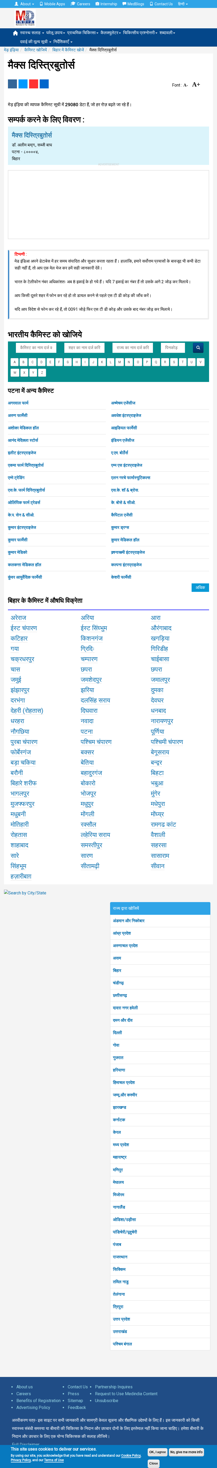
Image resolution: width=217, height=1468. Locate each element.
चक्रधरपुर (22, 659)
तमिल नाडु (121, 1281)
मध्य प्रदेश (121, 1144)
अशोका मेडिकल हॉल (23, 427)
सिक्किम (119, 1269)
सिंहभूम (18, 866)
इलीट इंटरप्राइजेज (22, 452)
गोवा (116, 1045)
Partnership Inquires (114, 1386)
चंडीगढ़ (118, 982)
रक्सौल (88, 824)
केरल (117, 1132)
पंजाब (117, 1244)
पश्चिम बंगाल (122, 1344)
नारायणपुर (162, 721)
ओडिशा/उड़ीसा (124, 1219)
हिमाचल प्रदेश (124, 1082)
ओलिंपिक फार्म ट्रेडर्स (24, 502)
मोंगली (87, 814)
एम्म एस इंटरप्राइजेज (126, 465)
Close (153, 1463)
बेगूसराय (160, 752)
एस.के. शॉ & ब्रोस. (125, 490)
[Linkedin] (44, 83)
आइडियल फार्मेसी (124, 427)
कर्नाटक (119, 1119)
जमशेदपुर (91, 679)
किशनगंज (92, 638)
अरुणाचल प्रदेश (125, 945)
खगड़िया (160, 638)
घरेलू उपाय (54, 32)
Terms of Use (54, 1460)
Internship (109, 4)
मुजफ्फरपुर (22, 804)
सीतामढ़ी (90, 866)
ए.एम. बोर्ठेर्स (119, 452)
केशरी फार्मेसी (121, 577)
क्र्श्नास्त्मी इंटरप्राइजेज (128, 552)
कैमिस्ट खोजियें (35, 49)
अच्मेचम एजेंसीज (123, 403)
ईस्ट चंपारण (24, 628)
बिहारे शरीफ (24, 783)
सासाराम (160, 855)
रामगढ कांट (163, 824)
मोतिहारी (20, 824)
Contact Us (164, 4)
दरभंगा (18, 700)
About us (24, 1386)
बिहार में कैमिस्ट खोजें (68, 49)
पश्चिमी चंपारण (167, 742)
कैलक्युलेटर (109, 32)
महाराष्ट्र (119, 1157)
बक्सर (87, 752)
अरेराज (18, 618)
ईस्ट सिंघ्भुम (94, 628)
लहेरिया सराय (95, 835)
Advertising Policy (33, 1407)
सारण (87, 855)
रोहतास (19, 835)
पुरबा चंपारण (24, 742)
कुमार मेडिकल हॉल (125, 539)
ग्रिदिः (87, 648)
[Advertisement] (108, 203)
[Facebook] (12, 83)
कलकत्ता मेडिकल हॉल (24, 564)
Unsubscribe (106, 1400)
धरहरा (17, 721)
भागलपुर (20, 793)
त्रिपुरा (118, 1306)
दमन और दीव (123, 1020)
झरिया (87, 690)
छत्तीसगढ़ (120, 995)
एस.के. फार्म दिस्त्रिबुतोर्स (26, 490)
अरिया (87, 618)
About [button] (25, 4)
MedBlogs (136, 4)
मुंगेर (155, 793)
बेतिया (87, 762)
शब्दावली (166, 32)
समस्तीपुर (91, 845)
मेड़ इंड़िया (11, 49)
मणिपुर (118, 1169)
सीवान (158, 866)
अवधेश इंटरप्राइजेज (126, 415)
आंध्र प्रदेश (122, 933)
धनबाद (158, 710)
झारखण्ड (119, 1107)
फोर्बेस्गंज (21, 752)
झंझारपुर (20, 690)
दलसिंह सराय (95, 700)
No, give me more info (186, 1452)
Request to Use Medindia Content (126, 1393)
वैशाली (158, 835)
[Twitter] (23, 83)
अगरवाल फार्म (18, 403)
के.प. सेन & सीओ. (21, 514)
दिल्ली (117, 1032)
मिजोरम (118, 1194)
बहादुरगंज (91, 773)
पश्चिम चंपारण (96, 742)
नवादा (87, 721)
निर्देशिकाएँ (61, 41)
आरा (155, 618)
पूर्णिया (157, 731)
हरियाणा (119, 1070)
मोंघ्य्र (157, 814)
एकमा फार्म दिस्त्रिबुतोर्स (26, 465)
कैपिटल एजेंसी (122, 514)
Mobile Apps (54, 4)
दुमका (157, 690)
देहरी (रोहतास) (27, 710)
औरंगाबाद (161, 628)
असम (117, 958)
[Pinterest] (33, 83)
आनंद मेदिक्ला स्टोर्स (23, 440)
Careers (83, 4)
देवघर (157, 700)
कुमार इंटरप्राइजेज (22, 527)
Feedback (77, 1407)
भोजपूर (88, 793)
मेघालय (118, 1182)
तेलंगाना (119, 1294)
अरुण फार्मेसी (18, 415)
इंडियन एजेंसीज (122, 440)
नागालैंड (119, 1207)
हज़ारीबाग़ (21, 876)
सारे (15, 855)
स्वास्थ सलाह (31, 32)
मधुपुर (87, 804)
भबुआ (157, 783)
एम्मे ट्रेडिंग (16, 477)
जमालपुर (160, 679)
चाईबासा (160, 659)
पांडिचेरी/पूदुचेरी (125, 1232)
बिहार (117, 970)
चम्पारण (89, 659)
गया (15, 648)
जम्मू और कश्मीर (125, 1094)
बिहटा (157, 773)
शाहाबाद (19, 845)
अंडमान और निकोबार (128, 920)
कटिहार (19, 638)
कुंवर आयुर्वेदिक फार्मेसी (25, 577)
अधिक (200, 587)
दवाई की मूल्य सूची (34, 41)
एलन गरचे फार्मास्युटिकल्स (130, 477)
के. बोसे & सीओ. (123, 502)
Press (73, 1393)
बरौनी (17, 773)
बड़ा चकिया (23, 762)
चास (15, 669)
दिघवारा (89, 710)
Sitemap (75, 1400)
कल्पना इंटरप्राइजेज (126, 564)
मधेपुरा (158, 804)
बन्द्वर (156, 762)
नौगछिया (20, 731)
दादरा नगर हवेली (125, 1007)
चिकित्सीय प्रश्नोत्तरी (139, 32)
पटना (87, 731)
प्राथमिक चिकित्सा (81, 32)
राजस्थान (120, 1256)
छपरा (86, 669)
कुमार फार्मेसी (18, 539)
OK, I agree (157, 1452)
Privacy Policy (21, 1460)
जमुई (16, 679)
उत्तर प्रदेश (121, 1319)
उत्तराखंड (120, 1331)
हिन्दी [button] (181, 4)
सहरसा (158, 845)
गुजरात (118, 1057)
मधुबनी (18, 814)
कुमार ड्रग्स (120, 527)
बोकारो (88, 783)
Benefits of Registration (38, 1400)
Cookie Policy (131, 1455)
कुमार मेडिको (17, 552)
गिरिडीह (159, 648)
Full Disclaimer (25, 1444)
